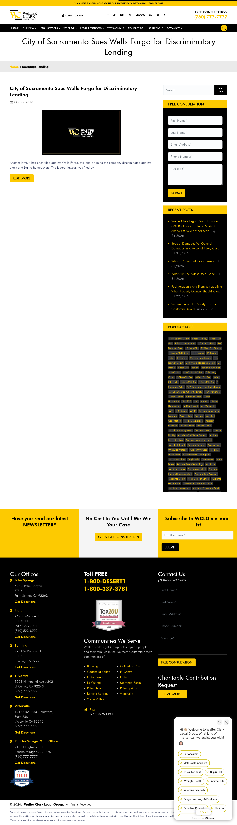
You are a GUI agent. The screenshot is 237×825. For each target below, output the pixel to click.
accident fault (187, 425)
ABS (171, 411)
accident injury (204, 425)
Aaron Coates (176, 396)
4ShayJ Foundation (211, 367)
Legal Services (49, 28)
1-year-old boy (199, 338)
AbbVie (204, 401)
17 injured (182, 358)
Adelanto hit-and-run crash (197, 483)
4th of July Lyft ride (193, 372)
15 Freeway (198, 353)
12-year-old (192, 348)
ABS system (181, 411)
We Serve (69, 28)
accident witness (198, 449)
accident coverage (193, 420)
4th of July (174, 372)
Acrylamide (193, 459)
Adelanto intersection (179, 488)
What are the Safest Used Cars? (193, 274)
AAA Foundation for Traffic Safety (203, 387)
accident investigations (180, 430)
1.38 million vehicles (185, 343)
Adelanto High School (198, 478)
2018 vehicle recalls (200, 358)
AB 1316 (186, 401)
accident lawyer (203, 430)
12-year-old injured (179, 353)
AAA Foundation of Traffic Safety (185, 391)
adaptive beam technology (190, 464)
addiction (211, 464)
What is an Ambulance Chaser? (192, 261)
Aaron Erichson (193, 396)
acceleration (186, 416)
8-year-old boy (188, 382)
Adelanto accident (197, 469)
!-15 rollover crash (179, 338)
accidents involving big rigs (196, 454)
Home (15, 28)
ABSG (193, 411)
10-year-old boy (206, 343)
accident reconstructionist (199, 440)
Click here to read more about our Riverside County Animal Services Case (118, 3)
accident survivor (196, 444)
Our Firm (28, 28)
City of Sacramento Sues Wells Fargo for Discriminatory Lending (73, 91)
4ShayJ (195, 367)
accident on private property (192, 435)
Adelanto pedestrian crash (206, 488)
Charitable (156, 28)
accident (199, 416)
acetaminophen (177, 459)
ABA (196, 401)
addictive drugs (177, 469)
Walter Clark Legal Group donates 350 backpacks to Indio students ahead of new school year (194, 226)
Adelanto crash (177, 478)
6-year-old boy (203, 377)
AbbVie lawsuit (190, 406)
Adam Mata (208, 459)
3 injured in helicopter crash (200, 362)
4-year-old (183, 367)
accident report (177, 444)
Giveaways (173, 28)
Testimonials (115, 28)
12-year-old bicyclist (211, 348)
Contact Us (135, 28)
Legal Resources (91, 28)
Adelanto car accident (206, 473)
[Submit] (220, 90)
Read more (21, 178)
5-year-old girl (185, 377)
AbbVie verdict (208, 406)
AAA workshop (212, 391)
